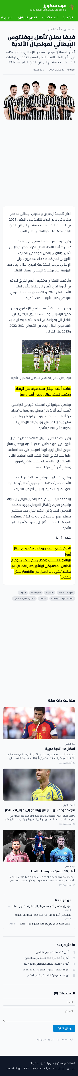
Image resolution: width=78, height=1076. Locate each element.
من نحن (71, 1068)
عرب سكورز (69, 29)
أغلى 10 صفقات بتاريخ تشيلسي (52, 952)
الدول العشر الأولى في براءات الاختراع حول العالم (45, 923)
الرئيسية (68, 17)
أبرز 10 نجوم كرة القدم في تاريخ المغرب (48, 975)
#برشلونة (50, 593)
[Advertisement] (39, 163)
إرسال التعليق (64, 1028)
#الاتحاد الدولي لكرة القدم (62, 598)
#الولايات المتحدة (66, 593)
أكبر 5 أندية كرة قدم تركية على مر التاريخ (47, 958)
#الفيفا (43, 598)
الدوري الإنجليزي (27, 17)
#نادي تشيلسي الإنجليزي (24, 598)
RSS (26, 1068)
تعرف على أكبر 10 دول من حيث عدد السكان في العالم (43, 914)
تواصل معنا (58, 1068)
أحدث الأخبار (50, 17)
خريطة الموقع (14, 1068)
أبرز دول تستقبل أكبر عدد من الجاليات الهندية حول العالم (41, 906)
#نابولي (23, 593)
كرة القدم (70, 744)
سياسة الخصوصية (41, 1068)
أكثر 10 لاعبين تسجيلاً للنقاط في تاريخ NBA (46, 964)
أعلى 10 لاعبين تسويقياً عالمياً (53, 871)
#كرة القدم (36, 593)
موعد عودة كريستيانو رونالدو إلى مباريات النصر (40, 810)
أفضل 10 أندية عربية (60, 749)
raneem (71, 69)
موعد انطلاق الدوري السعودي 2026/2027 (46, 969)
